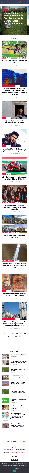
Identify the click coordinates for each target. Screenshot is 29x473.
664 (16, 336)
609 (9, 336)
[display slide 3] (24, 371)
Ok (15, 470)
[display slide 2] (23, 371)
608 (25, 333)
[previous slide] (3, 360)
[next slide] (25, 360)
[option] (14, 16)
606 (17, 333)
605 (13, 333)
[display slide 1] (22, 371)
